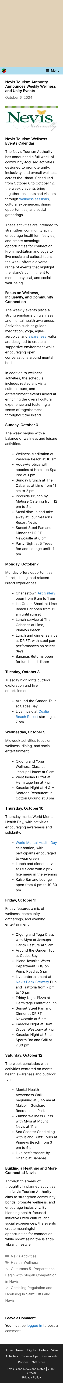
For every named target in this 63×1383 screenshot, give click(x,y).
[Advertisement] (31, 33)
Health (16, 1262)
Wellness (31, 1262)
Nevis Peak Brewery (32, 982)
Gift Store (38, 1362)
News (19, 1350)
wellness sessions (34, 199)
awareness (37, 336)
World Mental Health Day (36, 843)
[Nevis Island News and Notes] (4, 70)
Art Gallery (46, 593)
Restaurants (49, 1356)
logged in (34, 1325)
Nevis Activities (23, 1256)
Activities (12, 1356)
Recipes (23, 1362)
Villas (54, 1350)
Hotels (43, 1350)
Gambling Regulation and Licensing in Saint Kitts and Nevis (28, 1294)
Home (9, 1350)
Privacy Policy (31, 1377)
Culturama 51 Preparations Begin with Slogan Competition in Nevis (31, 1275)
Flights (31, 1350)
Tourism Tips (29, 1356)
